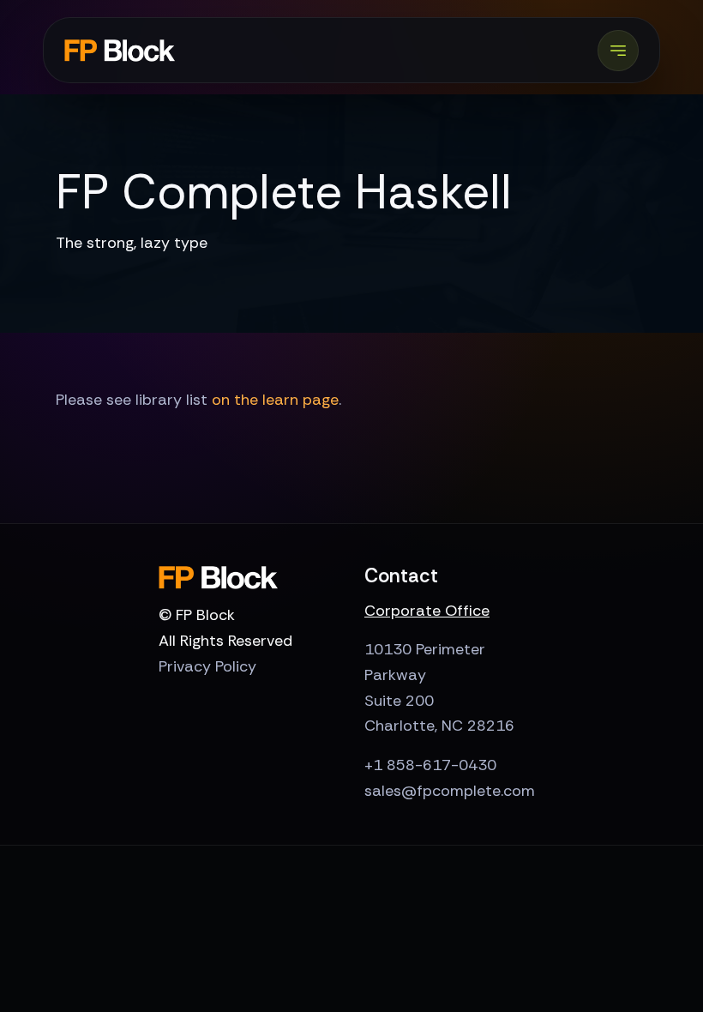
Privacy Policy (207, 666)
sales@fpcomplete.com (449, 790)
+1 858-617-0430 (430, 765)
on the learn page (275, 399)
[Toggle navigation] (618, 50)
